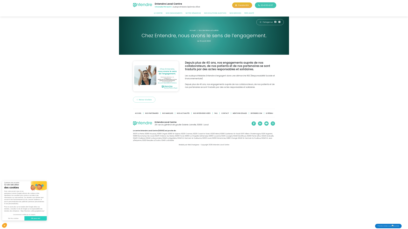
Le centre (158, 13)
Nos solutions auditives (215, 13)
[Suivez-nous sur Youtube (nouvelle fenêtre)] (266, 123)
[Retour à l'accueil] (142, 5)
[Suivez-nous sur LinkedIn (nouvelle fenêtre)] (260, 123)
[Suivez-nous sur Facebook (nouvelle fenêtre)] (254, 123)
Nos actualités (183, 113)
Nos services (235, 13)
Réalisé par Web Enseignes (189, 145)
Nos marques (167, 113)
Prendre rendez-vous (385, 226)
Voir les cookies (13, 218)
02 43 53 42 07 (267, 5)
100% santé (249, 13)
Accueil (138, 113)
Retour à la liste (145, 99)
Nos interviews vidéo (202, 113)
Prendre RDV (243, 5)
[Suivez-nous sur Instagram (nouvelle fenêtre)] (273, 123)
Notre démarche (193, 13)
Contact (225, 113)
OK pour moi (35, 218)
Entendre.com (256, 113)
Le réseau (269, 113)
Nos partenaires (151, 113)
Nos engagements (174, 13)
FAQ (215, 113)
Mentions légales (240, 113)
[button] (4, 225)
